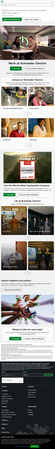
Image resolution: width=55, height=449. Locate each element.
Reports (30, 410)
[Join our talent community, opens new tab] (34, 69)
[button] (11, 289)
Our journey (33, 266)
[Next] (29, 113)
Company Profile (6, 396)
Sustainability (5, 410)
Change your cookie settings (22, 446)
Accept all (34, 446)
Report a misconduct (7, 398)
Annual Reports (32, 392)
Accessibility (5, 401)
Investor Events (32, 397)
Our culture (6, 231)
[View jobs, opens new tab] (16, 69)
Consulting (30, 414)
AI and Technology (6, 417)
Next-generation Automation (9, 414)
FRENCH (10, 16)
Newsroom (4, 403)
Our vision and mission (10, 266)
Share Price (31, 394)
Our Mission (5, 394)
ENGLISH (4, 16)
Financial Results (32, 390)
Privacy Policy (27, 369)
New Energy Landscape (8, 412)
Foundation (30, 412)
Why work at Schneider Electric (40, 231)
